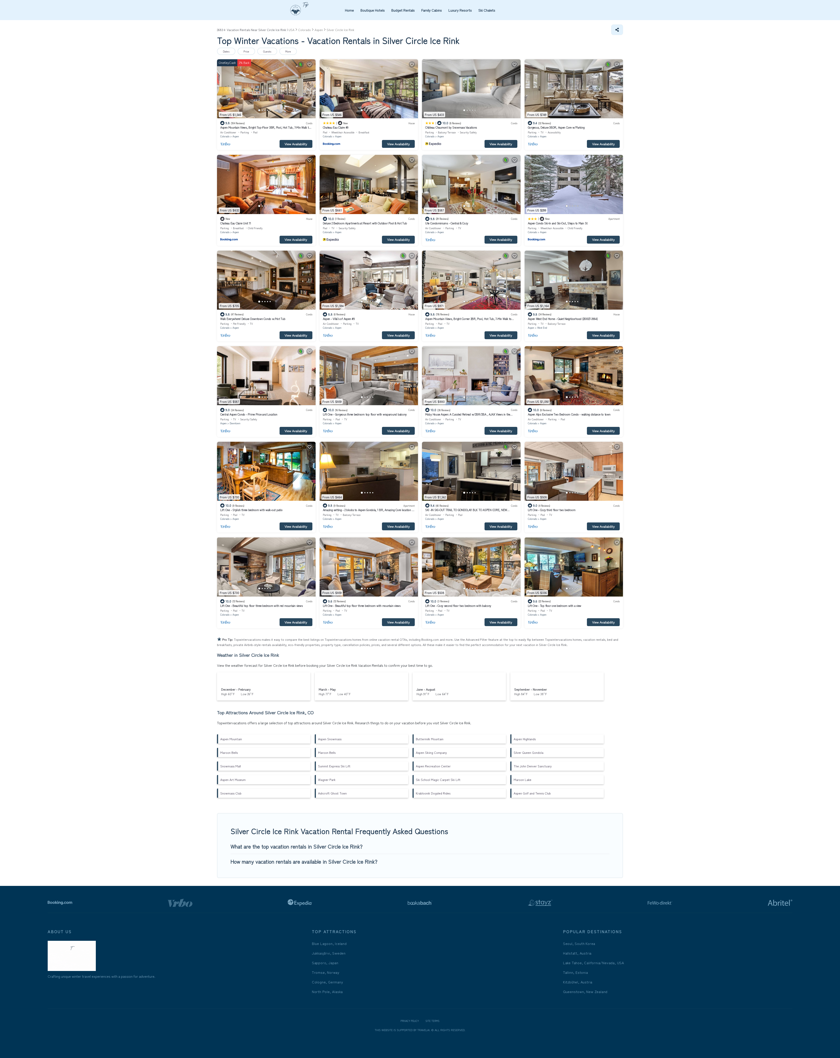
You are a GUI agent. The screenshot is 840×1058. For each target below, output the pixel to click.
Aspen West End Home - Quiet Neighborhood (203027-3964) (563, 319)
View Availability (296, 143)
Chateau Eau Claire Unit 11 (235, 223)
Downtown (235, 423)
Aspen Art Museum (233, 779)
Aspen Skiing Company (431, 752)
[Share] (617, 29)
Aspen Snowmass (329, 739)
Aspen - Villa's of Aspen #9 (339, 319)
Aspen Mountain (231, 739)
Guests (267, 51)
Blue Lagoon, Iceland (329, 943)
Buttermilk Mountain (429, 739)
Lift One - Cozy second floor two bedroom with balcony (458, 606)
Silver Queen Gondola (528, 752)
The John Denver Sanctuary (533, 766)
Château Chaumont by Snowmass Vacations (451, 127)
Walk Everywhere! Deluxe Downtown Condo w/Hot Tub (252, 319)
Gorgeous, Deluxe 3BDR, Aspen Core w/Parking (556, 127)
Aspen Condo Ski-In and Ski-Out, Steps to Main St (558, 223)
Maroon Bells (229, 752)
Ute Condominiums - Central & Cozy (446, 223)
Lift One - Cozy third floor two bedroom (552, 510)
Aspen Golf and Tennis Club (532, 793)
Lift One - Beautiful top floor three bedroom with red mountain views (261, 606)
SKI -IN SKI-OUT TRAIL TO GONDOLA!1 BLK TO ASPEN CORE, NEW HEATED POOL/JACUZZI (466, 512)
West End (542, 327)
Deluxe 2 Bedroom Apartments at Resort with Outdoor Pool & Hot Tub (365, 223)
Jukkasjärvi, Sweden (329, 953)
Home (349, 10)
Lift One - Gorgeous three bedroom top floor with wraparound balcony (365, 414)
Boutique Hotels (372, 10)
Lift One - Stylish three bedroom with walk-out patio (251, 510)
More (288, 51)
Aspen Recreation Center (433, 766)
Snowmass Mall (230, 766)
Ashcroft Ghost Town (332, 793)
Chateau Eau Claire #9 (336, 127)
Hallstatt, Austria (577, 953)
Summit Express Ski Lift (334, 766)
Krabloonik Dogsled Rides (433, 793)
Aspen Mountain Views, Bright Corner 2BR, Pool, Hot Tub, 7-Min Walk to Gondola (468, 321)
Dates (226, 51)
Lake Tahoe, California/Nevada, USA (593, 962)
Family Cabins (431, 10)
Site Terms (432, 1020)
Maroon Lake (522, 779)
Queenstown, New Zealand (585, 991)
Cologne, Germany (327, 982)
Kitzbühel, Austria (577, 982)
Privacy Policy (410, 1020)
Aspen (236, 136)
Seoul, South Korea (579, 943)
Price (246, 51)
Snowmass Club (231, 793)
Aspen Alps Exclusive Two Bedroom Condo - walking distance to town (569, 414)
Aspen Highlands (525, 739)
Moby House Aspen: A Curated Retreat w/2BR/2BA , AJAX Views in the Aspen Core (467, 416)
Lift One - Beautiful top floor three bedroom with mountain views (362, 606)
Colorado (224, 136)
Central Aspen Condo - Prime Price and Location (248, 414)
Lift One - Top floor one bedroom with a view (554, 606)
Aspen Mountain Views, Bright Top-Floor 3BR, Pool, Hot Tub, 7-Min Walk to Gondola (265, 129)
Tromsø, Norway (326, 972)
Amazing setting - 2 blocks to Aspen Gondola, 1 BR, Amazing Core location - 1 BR (369, 512)
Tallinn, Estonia (575, 972)
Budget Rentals (403, 10)
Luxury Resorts (460, 10)
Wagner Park (327, 779)
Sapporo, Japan (325, 962)
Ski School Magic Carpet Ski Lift (438, 779)
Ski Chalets (486, 10)
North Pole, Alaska (327, 991)
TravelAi (423, 1030)
